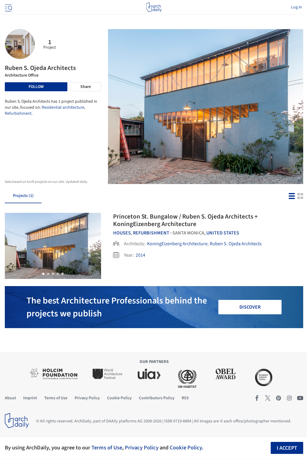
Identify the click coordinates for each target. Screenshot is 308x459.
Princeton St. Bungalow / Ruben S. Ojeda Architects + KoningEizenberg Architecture (185, 220)
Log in (296, 7)
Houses (122, 233)
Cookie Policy (186, 447)
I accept (287, 448)
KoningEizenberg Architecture (177, 243)
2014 (140, 255)
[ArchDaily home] (154, 7)
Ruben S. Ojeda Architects (236, 243)
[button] (43, 274)
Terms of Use (106, 447)
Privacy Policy (142, 447)
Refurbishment (18, 113)
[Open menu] (8, 7)
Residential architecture (63, 107)
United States (222, 233)
